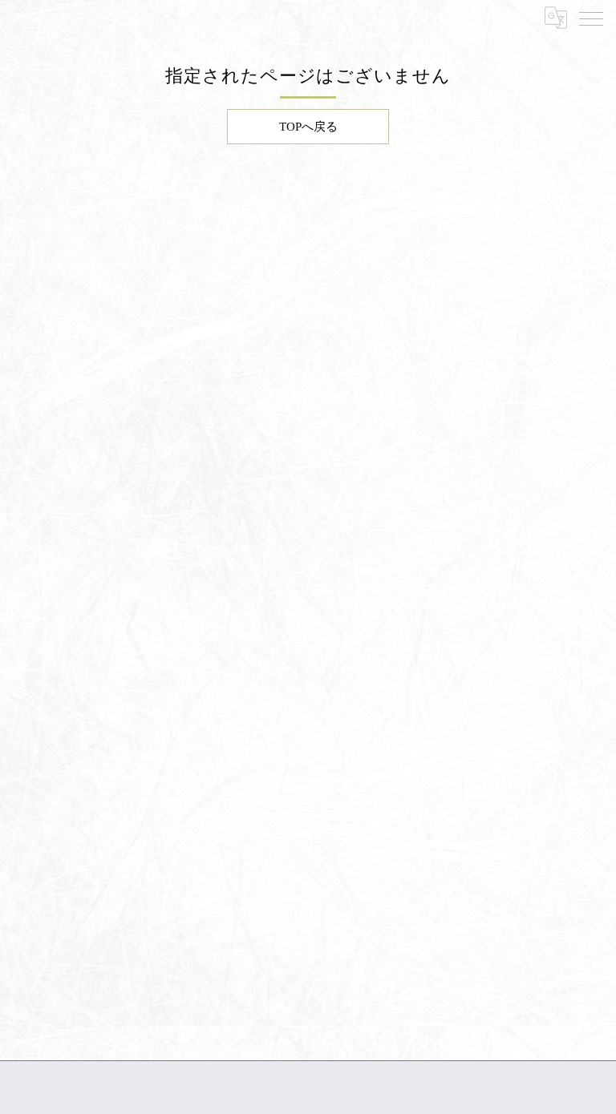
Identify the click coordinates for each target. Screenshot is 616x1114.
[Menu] (591, 17)
